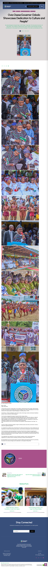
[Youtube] (43, 557)
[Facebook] (2, 66)
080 (40, 553)
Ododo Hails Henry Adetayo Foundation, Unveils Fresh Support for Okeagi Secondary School (12, 509)
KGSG (5, 444)
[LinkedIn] (6, 66)
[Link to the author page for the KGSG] (20, 31)
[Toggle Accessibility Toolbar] (45, 564)
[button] (25, 6)
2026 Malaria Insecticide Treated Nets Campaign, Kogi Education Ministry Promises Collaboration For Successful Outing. (26, 2)
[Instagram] (38, 557)
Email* (14, 529)
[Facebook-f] (36, 557)
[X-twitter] (40, 557)
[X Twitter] (4, 66)
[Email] (8, 66)
